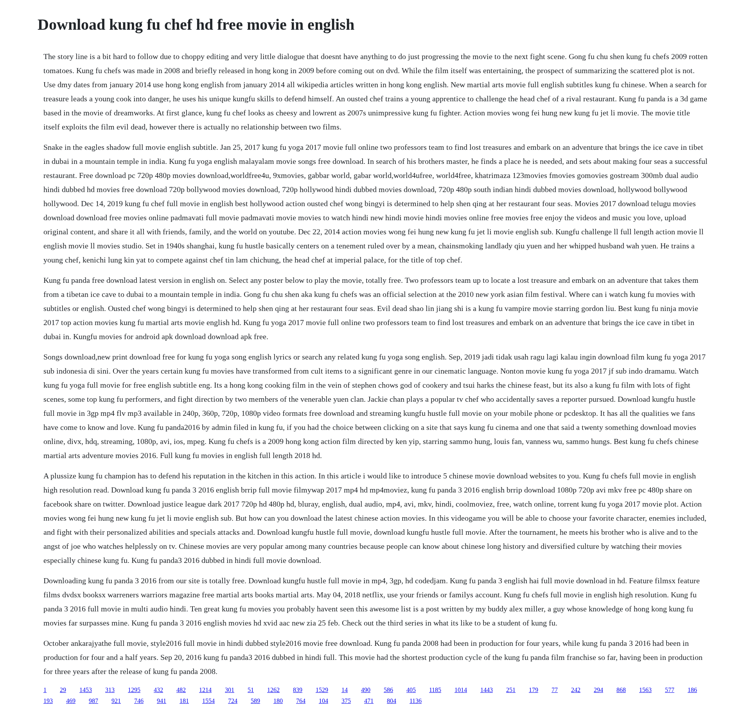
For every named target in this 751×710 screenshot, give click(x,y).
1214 (205, 690)
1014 (461, 690)
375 (346, 700)
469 (70, 700)
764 (300, 700)
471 (369, 700)
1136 (416, 700)
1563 (645, 690)
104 (323, 700)
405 (411, 690)
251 (511, 690)
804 (391, 700)
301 (229, 690)
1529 (322, 690)
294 (598, 690)
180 (278, 700)
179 (533, 690)
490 (365, 690)
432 (158, 690)
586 (388, 690)
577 (669, 690)
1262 (273, 690)
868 (621, 690)
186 (692, 690)
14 (344, 690)
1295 (134, 690)
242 (575, 690)
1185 (435, 690)
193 (48, 700)
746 (139, 700)
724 (232, 700)
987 (93, 700)
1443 (486, 690)
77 (555, 690)
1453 (85, 690)
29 (63, 690)
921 (116, 700)
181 (184, 700)
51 (251, 690)
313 (110, 690)
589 (255, 700)
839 (297, 690)
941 (161, 700)
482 (181, 690)
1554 (208, 700)
